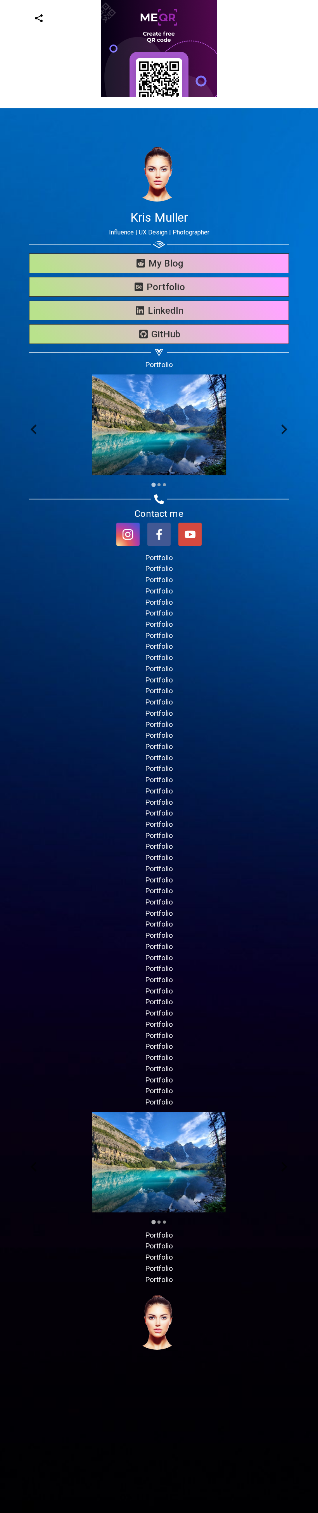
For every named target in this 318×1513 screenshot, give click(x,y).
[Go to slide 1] (153, 484)
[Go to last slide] (34, 429)
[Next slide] (283, 429)
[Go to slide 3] (164, 484)
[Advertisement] (156, 151)
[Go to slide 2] (159, 484)
